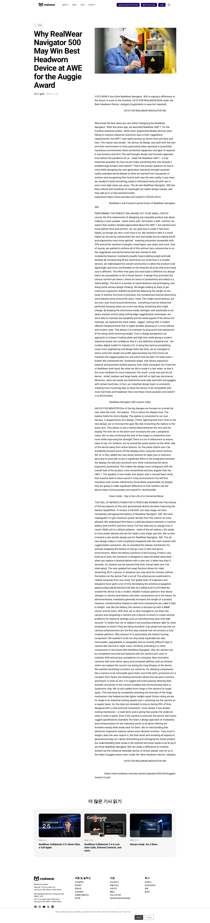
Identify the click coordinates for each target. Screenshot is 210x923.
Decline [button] (149, 917)
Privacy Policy (126, 912)
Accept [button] (139, 917)
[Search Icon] (169, 4)
